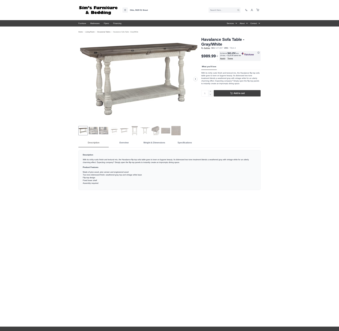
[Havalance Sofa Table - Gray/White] (138, 79)
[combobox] (224, 10)
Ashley (207, 48)
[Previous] (82, 79)
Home (80, 32)
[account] (252, 10)
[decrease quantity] (210, 94)
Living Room (90, 32)
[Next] (195, 79)
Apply (222, 58)
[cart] (257, 10)
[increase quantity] (210, 91)
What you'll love (209, 66)
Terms (230, 58)
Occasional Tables (103, 32)
